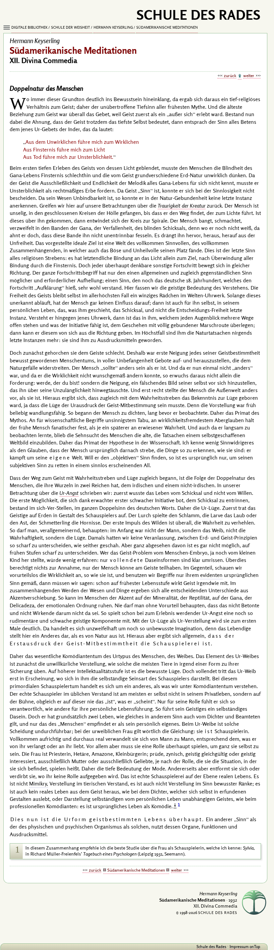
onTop (255, 946)
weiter (248, 75)
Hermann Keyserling (113, 27)
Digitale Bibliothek (29, 27)
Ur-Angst (69, 493)
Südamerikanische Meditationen (167, 27)
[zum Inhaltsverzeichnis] (240, 76)
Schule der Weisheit (70, 27)
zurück (230, 75)
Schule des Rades (211, 946)
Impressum (239, 946)
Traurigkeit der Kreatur (182, 205)
